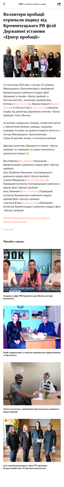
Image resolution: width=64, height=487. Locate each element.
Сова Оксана (39, 107)
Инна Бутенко (22, 103)
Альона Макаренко (36, 180)
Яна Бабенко (26, 161)
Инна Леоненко (30, 191)
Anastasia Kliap (30, 202)
